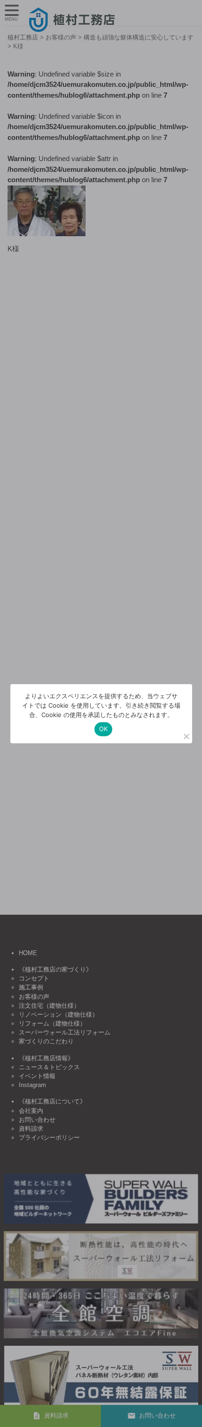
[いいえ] (186, 736)
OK (103, 729)
